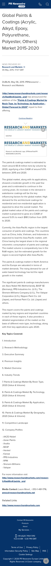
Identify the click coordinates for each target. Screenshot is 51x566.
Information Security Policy (16, 550)
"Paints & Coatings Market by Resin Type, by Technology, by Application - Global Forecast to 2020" (24, 104)
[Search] (47, 4)
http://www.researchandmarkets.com (21, 505)
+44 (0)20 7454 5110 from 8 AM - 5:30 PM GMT (25, 537)
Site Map (35, 550)
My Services (24, 529)
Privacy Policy (32, 547)
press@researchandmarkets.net (18, 492)
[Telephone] (40, 4)
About (25, 526)
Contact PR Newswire (25, 520)
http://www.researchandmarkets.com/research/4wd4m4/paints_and (25, 95)
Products (25, 523)
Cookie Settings (26, 554)
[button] (25, 128)
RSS (44, 550)
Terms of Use (17, 547)
